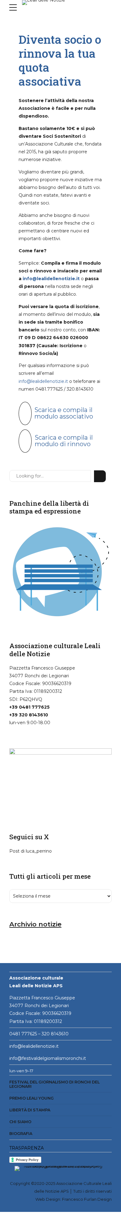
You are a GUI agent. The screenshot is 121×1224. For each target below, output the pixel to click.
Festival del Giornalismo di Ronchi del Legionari (54, 1084)
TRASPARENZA (26, 1148)
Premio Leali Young (31, 1098)
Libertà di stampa (29, 1110)
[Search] (100, 476)
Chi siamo (20, 1121)
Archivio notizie (35, 924)
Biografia (20, 1133)
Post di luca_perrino (30, 851)
